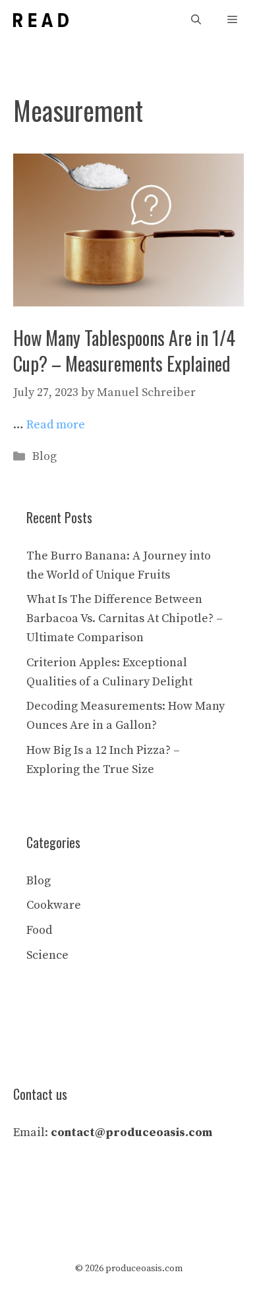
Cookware (53, 905)
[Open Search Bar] (196, 20)
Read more (55, 424)
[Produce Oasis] (41, 20)
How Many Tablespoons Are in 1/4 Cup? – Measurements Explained (124, 350)
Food (39, 930)
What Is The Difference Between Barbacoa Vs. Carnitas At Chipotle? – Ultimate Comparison (124, 618)
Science (47, 955)
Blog (44, 456)
